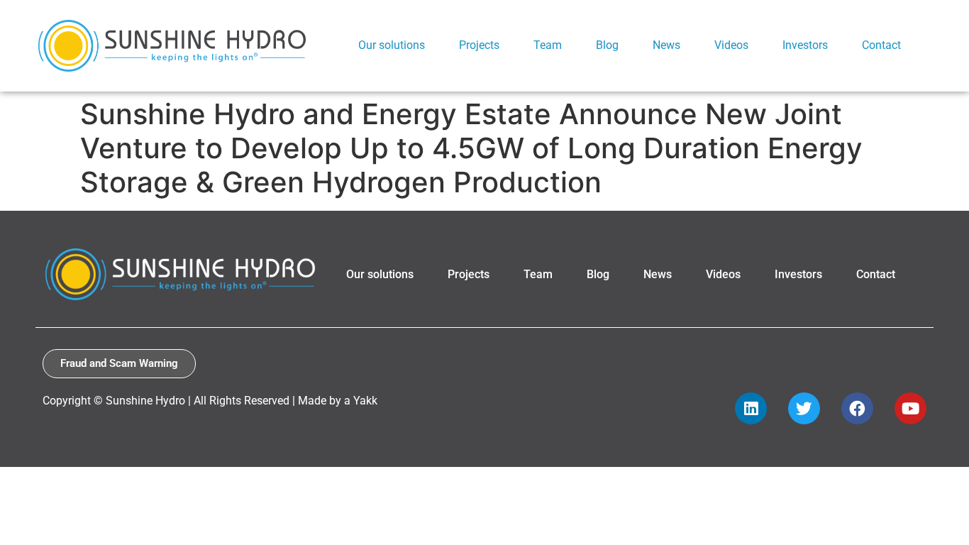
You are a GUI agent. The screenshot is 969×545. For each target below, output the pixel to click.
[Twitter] (804, 408)
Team (538, 274)
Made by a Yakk (337, 400)
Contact (875, 274)
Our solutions (380, 274)
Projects (468, 274)
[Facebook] (857, 408)
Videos (723, 274)
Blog (598, 274)
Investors (798, 274)
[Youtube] (910, 408)
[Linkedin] (751, 408)
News (657, 274)
